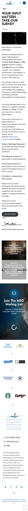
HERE (10, 112)
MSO (6, 75)
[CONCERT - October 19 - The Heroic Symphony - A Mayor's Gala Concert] (14, 250)
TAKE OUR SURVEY (10, 214)
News (4, 9)
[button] (24, 3)
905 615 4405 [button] (12, 441)
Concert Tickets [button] (13, 437)
